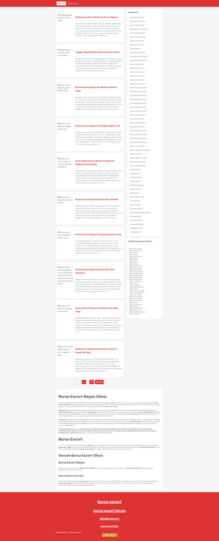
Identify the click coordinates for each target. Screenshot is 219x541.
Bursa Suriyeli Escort (138, 138)
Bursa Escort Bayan (137, 52)
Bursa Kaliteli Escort (138, 91)
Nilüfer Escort (136, 216)
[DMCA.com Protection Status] (109, 536)
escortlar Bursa (92, 412)
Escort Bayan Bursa (137, 166)
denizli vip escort (134, 285)
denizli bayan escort (135, 250)
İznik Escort (134, 193)
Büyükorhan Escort (138, 162)
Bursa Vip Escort (136, 154)
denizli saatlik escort (135, 275)
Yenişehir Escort (136, 228)
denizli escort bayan (135, 248)
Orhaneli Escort (136, 220)
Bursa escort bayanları (146, 412)
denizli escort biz (134, 314)
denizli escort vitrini (135, 310)
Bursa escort (63, 410)
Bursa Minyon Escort (138, 107)
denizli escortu (134, 264)
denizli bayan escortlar (136, 287)
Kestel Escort (135, 205)
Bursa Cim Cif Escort (138, 37)
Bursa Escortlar (136, 64)
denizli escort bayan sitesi (137, 312)
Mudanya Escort (136, 209)
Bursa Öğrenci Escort (138, 111)
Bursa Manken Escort (138, 99)
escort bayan (134, 414)
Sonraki (99, 382)
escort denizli (133, 252)
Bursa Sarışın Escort (138, 123)
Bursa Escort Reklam (138, 60)
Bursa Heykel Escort (138, 88)
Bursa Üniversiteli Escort (140, 150)
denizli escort (133, 254)
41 (92, 382)
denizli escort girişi (135, 294)
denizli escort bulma (135, 300)
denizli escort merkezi (136, 293)
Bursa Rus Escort (137, 119)
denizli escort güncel (135, 296)
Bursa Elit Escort (137, 45)
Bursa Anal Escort (137, 25)
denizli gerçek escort (136, 308)
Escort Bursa (135, 170)
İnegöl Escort (135, 189)
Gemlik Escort (135, 173)
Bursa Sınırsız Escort (138, 134)
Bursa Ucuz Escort (137, 146)
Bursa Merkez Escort (138, 103)
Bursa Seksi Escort (137, 127)
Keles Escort (135, 201)
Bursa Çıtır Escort (137, 41)
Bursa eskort (136, 421)
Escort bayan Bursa (65, 412)
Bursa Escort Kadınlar (139, 56)
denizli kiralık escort (135, 277)
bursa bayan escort (75, 532)
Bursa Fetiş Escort (137, 76)
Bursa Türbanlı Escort (139, 142)
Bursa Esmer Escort (138, 72)
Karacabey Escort (137, 197)
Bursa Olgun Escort (138, 115)
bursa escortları (109, 526)
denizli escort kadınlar (136, 271)
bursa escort (109, 501)
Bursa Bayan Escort (137, 33)
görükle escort (109, 518)
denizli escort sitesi (135, 281)
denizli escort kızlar (135, 269)
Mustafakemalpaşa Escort (140, 212)
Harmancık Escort (137, 185)
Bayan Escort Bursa (137, 21)
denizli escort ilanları (135, 266)
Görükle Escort (136, 177)
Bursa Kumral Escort (138, 95)
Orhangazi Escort (137, 224)
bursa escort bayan (109, 511)
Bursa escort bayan (65, 429)
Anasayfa (61, 3)
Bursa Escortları (137, 68)
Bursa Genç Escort (137, 80)
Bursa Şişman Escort (138, 130)
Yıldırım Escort (136, 232)
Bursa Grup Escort (137, 84)
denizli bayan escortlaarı (137, 291)
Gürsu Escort (135, 181)
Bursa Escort (72, 3)
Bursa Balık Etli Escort (139, 29)
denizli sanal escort (135, 268)
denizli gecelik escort (136, 273)
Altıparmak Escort (137, 17)
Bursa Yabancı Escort (138, 158)
